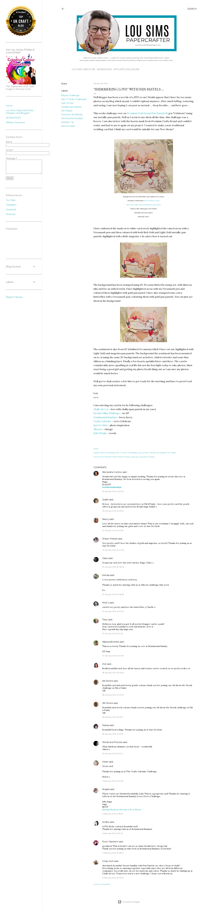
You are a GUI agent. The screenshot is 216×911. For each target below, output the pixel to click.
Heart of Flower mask (151, 201)
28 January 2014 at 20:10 (113, 695)
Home (9, 105)
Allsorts (97, 429)
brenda (105, 575)
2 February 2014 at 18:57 (112, 814)
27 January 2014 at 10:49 (113, 611)
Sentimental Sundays (72, 118)
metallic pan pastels (71, 107)
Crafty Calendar (102, 421)
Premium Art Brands (71, 114)
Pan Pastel (66, 110)
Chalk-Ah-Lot (101, 409)
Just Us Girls (67, 103)
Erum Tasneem (110, 841)
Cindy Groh (108, 861)
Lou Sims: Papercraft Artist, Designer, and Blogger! (20, 111)
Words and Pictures (112, 742)
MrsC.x (105, 602)
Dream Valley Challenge (106, 413)
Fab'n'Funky (100, 433)
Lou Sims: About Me (83, 69)
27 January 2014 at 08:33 (113, 594)
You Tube (10, 200)
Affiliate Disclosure (126, 69)
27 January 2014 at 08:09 (113, 567)
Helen (105, 761)
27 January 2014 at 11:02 (112, 633)
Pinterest (10, 214)
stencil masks (68, 126)
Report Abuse (14, 297)
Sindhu (105, 822)
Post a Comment (101, 884)
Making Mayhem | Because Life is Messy (121, 809)
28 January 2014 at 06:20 (113, 672)
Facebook (11, 209)
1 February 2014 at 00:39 (112, 781)
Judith (105, 499)
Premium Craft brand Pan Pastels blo (147, 113)
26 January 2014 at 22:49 (113, 491)
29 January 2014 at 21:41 (112, 753)
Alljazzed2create (110, 641)
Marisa (105, 725)
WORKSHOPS (104, 69)
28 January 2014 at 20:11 (112, 717)
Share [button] (64, 83)
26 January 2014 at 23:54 (113, 511)
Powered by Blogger (131, 902)
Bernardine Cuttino (112, 472)
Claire (105, 558)
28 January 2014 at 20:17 (113, 734)
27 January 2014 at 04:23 (113, 550)
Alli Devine (107, 681)
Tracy (105, 619)
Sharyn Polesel (109, 538)
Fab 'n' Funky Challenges (74, 99)
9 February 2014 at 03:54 (113, 878)
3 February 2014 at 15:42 (112, 833)
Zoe (104, 664)
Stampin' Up (67, 122)
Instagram (11, 204)
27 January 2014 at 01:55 (112, 530)
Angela (105, 789)
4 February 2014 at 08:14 (113, 853)
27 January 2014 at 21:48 (112, 656)
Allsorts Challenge (70, 95)
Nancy (105, 519)
